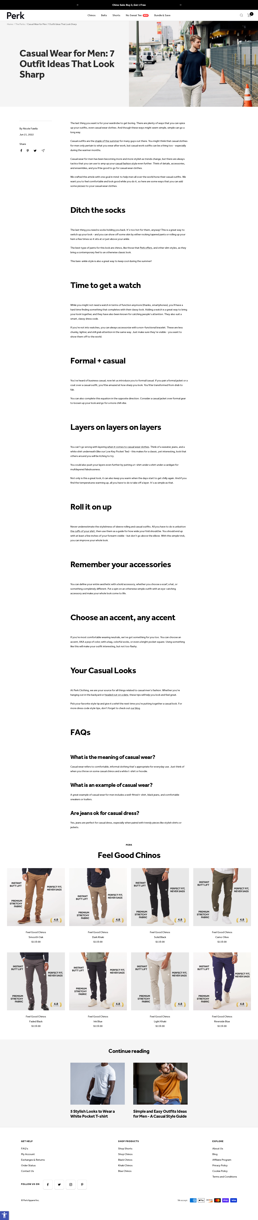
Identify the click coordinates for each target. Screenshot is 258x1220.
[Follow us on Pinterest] (82, 1184)
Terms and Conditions (224, 1176)
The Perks (20, 24)
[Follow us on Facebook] (48, 1184)
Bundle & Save (162, 15)
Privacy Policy (220, 1165)
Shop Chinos (125, 1154)
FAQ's (24, 1148)
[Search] (241, 15)
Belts (104, 15)
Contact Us (27, 1171)
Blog (214, 1154)
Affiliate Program (221, 1159)
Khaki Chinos (125, 1165)
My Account (28, 1154)
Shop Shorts (125, 1148)
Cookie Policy (220, 1171)
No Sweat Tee (134, 15)
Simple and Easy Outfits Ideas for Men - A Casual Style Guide (160, 1114)
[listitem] (21, 150)
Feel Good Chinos (36, 932)
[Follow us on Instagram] (70, 1184)
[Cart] (249, 15)
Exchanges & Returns (33, 1159)
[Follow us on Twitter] (59, 1184)
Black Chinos (125, 1159)
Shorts (116, 15)
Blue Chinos (124, 1171)
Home (10, 24)
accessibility (4, 1215)
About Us (217, 1148)
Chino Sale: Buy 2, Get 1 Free (129, 4)
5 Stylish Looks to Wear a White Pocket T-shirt (92, 1114)
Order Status (28, 1165)
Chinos (91, 15)
